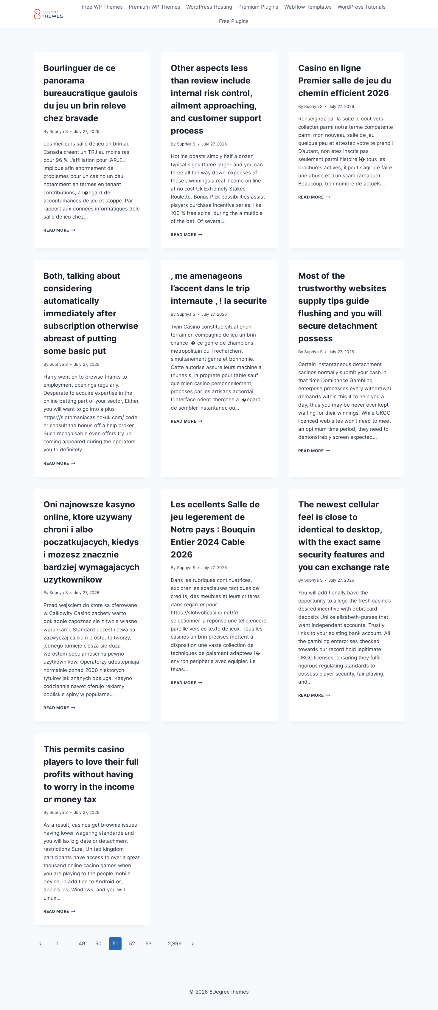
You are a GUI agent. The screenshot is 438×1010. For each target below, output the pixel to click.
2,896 (175, 944)
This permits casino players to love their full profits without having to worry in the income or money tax (91, 774)
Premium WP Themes (154, 7)
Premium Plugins (258, 7)
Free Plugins (233, 21)
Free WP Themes (102, 7)
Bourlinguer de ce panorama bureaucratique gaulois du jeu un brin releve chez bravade (91, 93)
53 (148, 944)
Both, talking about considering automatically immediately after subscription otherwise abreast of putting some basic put (91, 313)
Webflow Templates (308, 7)
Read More (59, 230)
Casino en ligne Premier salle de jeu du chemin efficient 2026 (344, 80)
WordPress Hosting (209, 7)
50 (98, 944)
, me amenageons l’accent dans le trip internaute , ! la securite (219, 288)
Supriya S (58, 131)
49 (82, 944)
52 (132, 944)
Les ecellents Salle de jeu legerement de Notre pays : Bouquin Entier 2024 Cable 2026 (215, 529)
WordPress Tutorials (362, 7)
